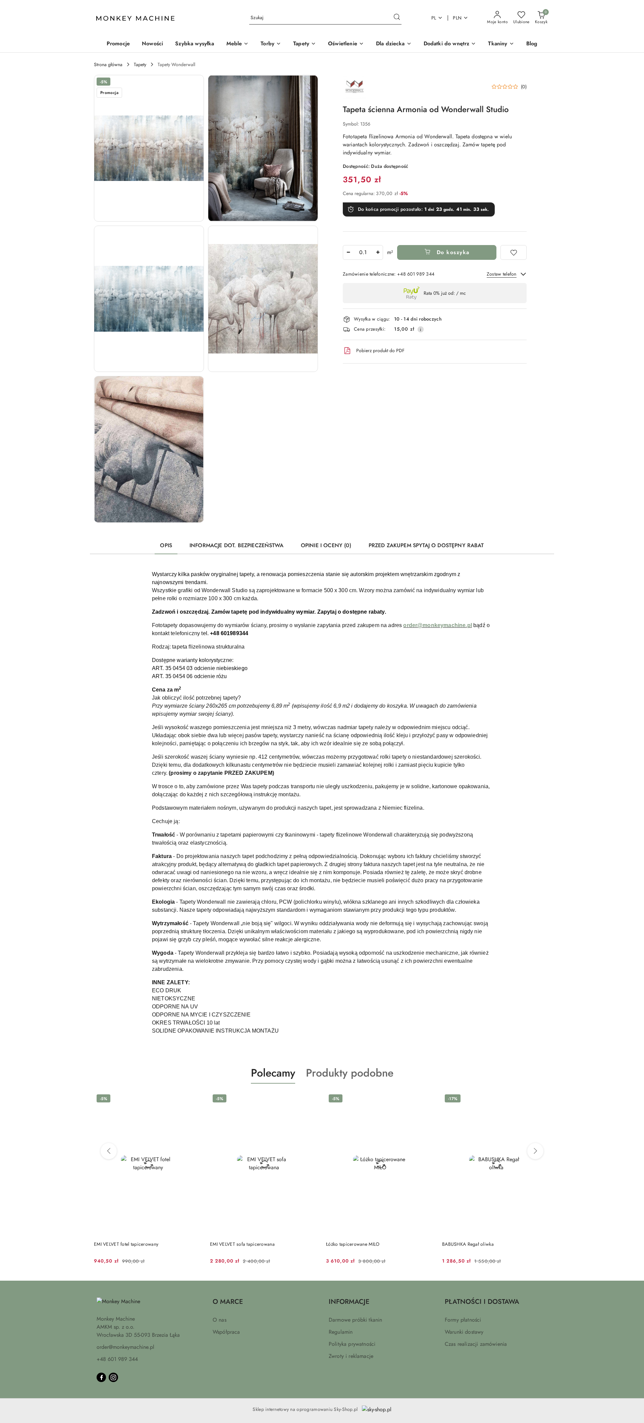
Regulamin (341, 1332)
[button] (149, 148)
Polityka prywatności (352, 1344)
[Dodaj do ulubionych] (513, 252)
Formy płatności (463, 1320)
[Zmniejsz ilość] (348, 252)
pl (433, 17)
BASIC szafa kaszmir (463, 1244)
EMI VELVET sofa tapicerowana (126, 1244)
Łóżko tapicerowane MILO (236, 1244)
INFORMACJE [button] (349, 1302)
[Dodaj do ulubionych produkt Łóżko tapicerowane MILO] (310, 1099)
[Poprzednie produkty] (109, 1151)
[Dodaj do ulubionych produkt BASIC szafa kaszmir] (542, 1099)
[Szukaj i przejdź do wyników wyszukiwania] (396, 18)
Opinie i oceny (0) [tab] (326, 545)
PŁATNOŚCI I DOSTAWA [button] (482, 1302)
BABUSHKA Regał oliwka (352, 1244)
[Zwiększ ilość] (378, 252)
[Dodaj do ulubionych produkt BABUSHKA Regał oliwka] (426, 1099)
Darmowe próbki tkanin (355, 1320)
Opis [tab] (166, 545)
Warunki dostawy (464, 1332)
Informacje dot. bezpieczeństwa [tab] (236, 545)
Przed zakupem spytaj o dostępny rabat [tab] (426, 545)
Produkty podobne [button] (349, 1073)
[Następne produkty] (535, 1151)
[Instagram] (113, 1377)
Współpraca (226, 1332)
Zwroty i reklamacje (351, 1356)
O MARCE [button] (228, 1302)
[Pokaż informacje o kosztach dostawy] (420, 329)
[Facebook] (101, 1377)
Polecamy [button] (273, 1073)
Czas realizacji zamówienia (476, 1344)
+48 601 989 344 (117, 1359)
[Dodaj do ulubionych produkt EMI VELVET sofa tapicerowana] (194, 1099)
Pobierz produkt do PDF (380, 350)
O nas (219, 1320)
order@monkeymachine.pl (125, 1347)
